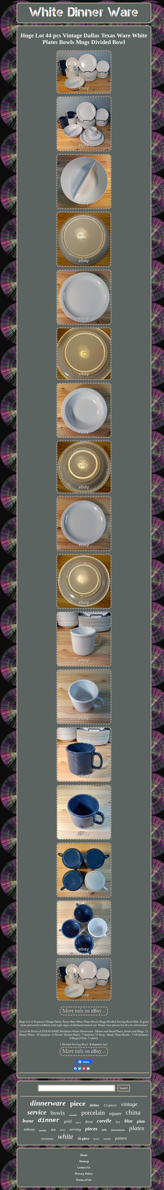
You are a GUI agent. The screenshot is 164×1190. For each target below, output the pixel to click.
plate (141, 1121)
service (36, 1112)
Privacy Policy (84, 1173)
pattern (121, 1138)
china (133, 1112)
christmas (47, 1138)
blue (128, 1121)
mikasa (29, 1129)
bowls (58, 1113)
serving (75, 1129)
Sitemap (84, 1161)
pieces (91, 1128)
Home (84, 1155)
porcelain (93, 1112)
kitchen (107, 1138)
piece (77, 1103)
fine (118, 1122)
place (78, 1122)
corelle (104, 1121)
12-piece (110, 1105)
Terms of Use (84, 1179)
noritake (43, 1130)
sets (104, 1129)
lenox (62, 1129)
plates (136, 1128)
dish (53, 1129)
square (115, 1113)
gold (68, 1121)
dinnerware (48, 1103)
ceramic (73, 1115)
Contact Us (83, 1167)
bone (28, 1121)
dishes (94, 1105)
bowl (96, 1138)
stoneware (118, 1130)
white (65, 1136)
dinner (49, 1120)
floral (89, 1122)
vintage (129, 1104)
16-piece (83, 1138)
